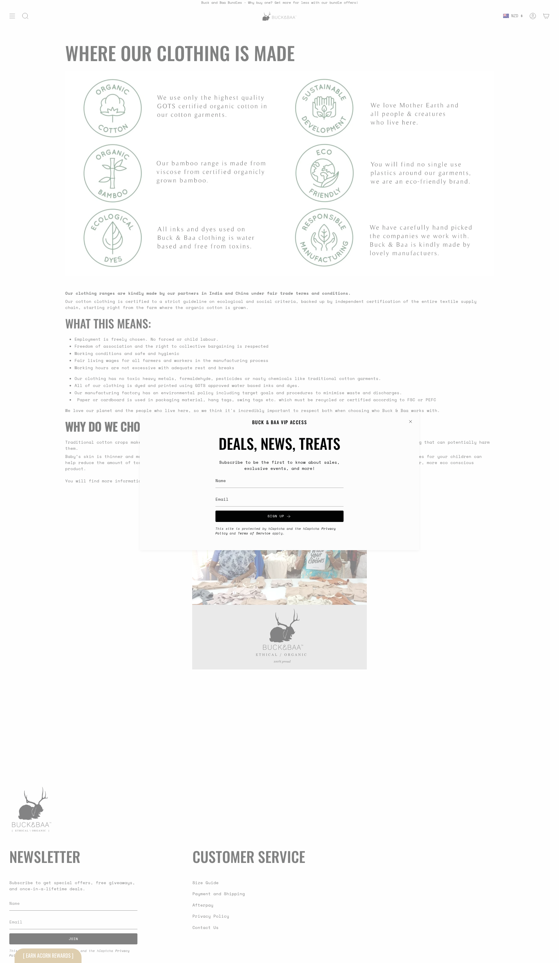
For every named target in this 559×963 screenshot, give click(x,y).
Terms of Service (254, 533)
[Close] (410, 421)
